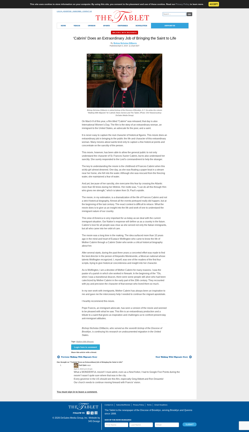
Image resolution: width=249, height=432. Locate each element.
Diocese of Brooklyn (150, 410)
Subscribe (77, 11)
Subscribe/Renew (123, 405)
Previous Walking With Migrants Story (79, 357)
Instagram (97, 412)
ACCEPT (214, 4)
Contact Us (87, 11)
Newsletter (141, 25)
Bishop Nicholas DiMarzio (125, 43)
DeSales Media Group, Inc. (74, 418)
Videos (77, 25)
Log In (59, 11)
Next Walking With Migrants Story (172, 357)
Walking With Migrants (124, 32)
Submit (189, 424)
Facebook (88, 412)
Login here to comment (85, 347)
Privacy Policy (182, 4)
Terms (149, 405)
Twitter (92, 412)
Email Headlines (160, 405)
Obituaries (123, 25)
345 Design (94, 421)
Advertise (67, 11)
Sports (106, 25)
